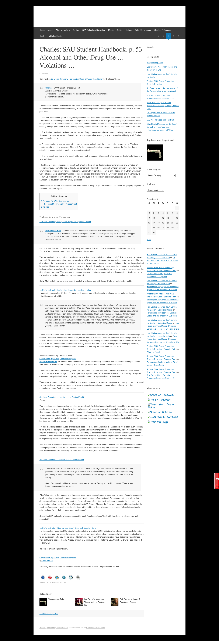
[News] (168, 36)
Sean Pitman (47, 560)
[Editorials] (158, 36)
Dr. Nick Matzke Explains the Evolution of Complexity (162, 260)
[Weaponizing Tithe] (155, 152)
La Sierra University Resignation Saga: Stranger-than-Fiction (77, 78)
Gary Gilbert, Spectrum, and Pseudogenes (57, 358)
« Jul (149, 239)
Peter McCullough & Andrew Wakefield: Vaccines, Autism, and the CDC (163, 105)
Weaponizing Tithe (56, 599)
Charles (48, 87)
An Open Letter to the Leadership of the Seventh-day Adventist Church (162, 90)
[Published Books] (178, 36)
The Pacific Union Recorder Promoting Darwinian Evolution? (160, 97)
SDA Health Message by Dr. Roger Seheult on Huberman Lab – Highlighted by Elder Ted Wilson (162, 126)
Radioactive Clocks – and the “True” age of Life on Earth (162, 363)
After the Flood (153, 352)
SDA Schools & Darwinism (93, 30)
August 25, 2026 (46, 582)
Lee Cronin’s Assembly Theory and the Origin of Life (94, 602)
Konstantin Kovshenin (95, 627)
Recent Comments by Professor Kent (60, 204)
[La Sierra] (173, 36)
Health (42, 36)
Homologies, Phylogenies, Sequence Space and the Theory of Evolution (162, 288)
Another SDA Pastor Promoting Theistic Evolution (160, 82)
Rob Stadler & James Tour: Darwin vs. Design (131, 601)
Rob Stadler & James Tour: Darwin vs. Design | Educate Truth (162, 256)
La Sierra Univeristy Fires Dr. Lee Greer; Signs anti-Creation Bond (67, 527)
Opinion (120, 30)
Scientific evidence (143, 30)
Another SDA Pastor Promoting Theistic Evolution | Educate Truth (161, 269)
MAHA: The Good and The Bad (160, 119)
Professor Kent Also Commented (55, 201)
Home (42, 30)
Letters (129, 30)
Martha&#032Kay (53, 230)
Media (111, 30)
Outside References (162, 30)
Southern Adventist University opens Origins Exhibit (61, 397)
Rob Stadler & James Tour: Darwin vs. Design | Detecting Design (162, 308)
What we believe (63, 30)
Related (45, 206)
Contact (76, 30)
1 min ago (44, 73)
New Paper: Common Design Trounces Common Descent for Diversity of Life (163, 325)
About (50, 30)
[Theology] (163, 36)
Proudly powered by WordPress (53, 627)
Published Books (55, 36)
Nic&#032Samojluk (48, 361)
